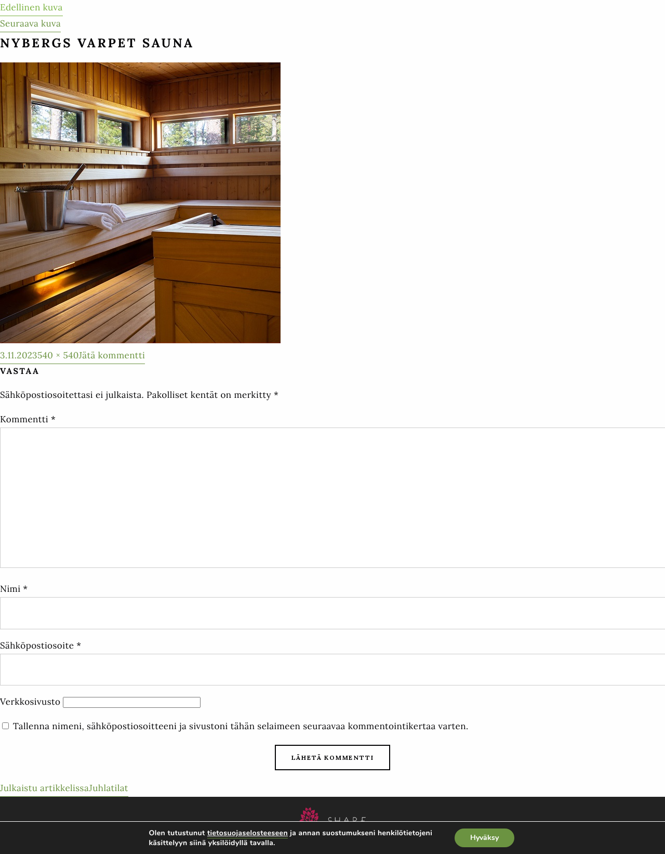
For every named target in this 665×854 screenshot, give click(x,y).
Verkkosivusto (30, 701)
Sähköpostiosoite (40, 645)
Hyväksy (484, 838)
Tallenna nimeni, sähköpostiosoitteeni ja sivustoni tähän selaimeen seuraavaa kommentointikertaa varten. (241, 726)
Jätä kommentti (112, 356)
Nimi (14, 588)
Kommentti (28, 419)
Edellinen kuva (31, 7)
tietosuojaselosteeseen (247, 833)
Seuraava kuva (30, 23)
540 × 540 (58, 355)
